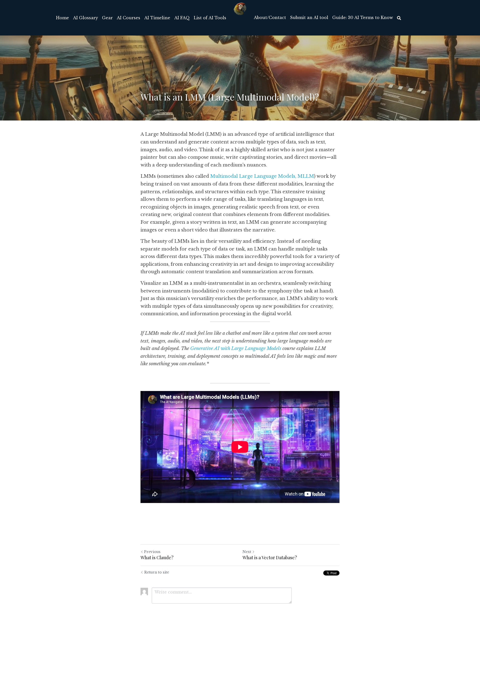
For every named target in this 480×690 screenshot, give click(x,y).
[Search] (399, 18)
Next (246, 552)
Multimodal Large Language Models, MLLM (262, 176)
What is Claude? (157, 557)
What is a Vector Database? (269, 557)
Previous (152, 552)
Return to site (156, 572)
